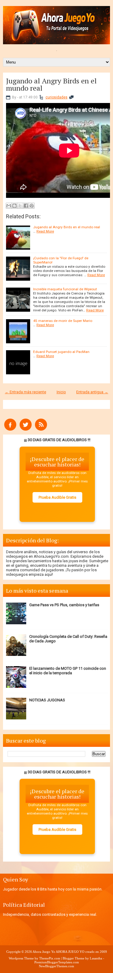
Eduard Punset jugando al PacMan (61, 352)
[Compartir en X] (20, 206)
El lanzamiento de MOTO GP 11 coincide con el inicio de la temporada (67, 670)
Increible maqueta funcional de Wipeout (65, 289)
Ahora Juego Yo (44, 951)
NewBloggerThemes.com (56, 966)
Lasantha (96, 958)
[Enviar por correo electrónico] (9, 206)
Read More (45, 231)
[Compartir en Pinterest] (32, 206)
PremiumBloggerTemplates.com (56, 962)
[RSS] (41, 429)
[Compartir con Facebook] (26, 206)
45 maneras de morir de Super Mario (62, 321)
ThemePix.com (49, 958)
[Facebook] (10, 429)
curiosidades (56, 97)
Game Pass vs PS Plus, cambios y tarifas (64, 605)
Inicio (61, 392)
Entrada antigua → (92, 392)
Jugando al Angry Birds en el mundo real (51, 84)
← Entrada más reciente (25, 392)
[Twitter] (25, 429)
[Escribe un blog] (14, 206)
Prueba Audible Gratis (57, 497)
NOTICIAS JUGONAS (47, 700)
